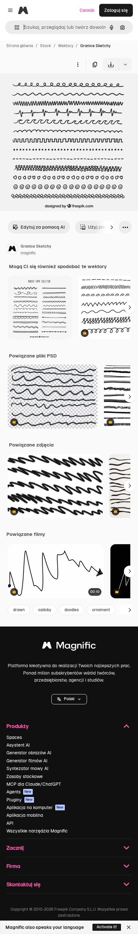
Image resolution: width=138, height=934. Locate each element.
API (9, 823)
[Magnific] (69, 647)
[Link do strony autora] (12, 250)
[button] (69, 699)
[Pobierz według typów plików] (125, 64)
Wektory (65, 45)
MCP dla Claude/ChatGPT (33, 784)
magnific (28, 253)
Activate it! (107, 927)
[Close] (129, 927)
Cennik (87, 10)
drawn (19, 609)
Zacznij (15, 847)
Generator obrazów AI (28, 753)
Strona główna (19, 45)
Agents (18, 792)
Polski (69, 698)
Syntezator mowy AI (27, 768)
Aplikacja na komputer (35, 807)
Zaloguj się (116, 10)
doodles (72, 609)
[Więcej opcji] (77, 64)
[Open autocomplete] (14, 27)
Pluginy (19, 800)
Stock (45, 45)
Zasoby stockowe (24, 776)
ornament (101, 609)
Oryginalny (44, 86)
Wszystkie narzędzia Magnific (37, 831)
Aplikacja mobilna (24, 815)
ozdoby (44, 609)
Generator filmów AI (26, 761)
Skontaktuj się (23, 884)
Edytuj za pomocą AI (43, 227)
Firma (13, 866)
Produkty (17, 726)
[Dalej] (111, 227)
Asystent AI (18, 745)
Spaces (14, 737)
